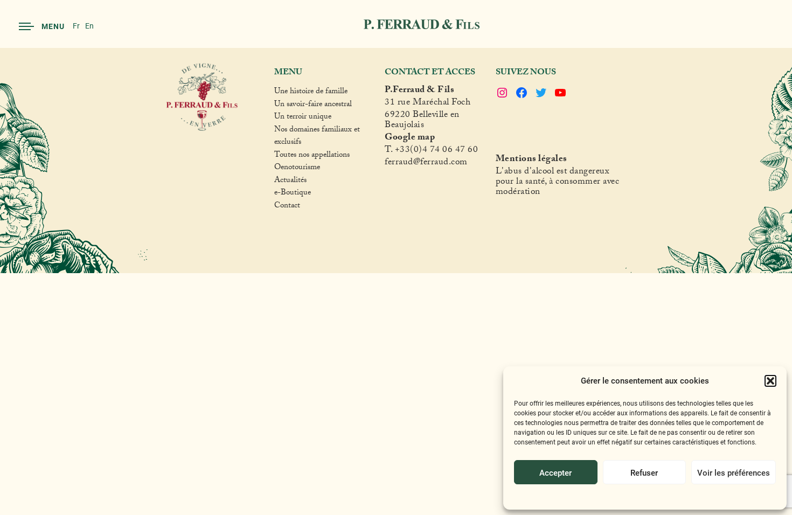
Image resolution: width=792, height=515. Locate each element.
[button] (770, 380)
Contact (287, 206)
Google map (410, 139)
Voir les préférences (733, 472)
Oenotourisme (297, 168)
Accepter (555, 472)
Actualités (290, 181)
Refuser (644, 472)
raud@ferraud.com (431, 163)
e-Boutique (292, 193)
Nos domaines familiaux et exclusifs (317, 137)
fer (390, 163)
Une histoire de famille (311, 92)
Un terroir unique (302, 118)
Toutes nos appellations (312, 156)
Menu (53, 26)
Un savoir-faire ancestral (313, 105)
